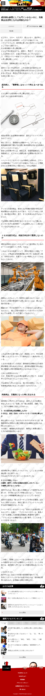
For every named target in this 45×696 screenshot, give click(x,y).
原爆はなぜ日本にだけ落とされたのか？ (21, 650)
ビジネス (11, 623)
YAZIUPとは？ (22, 676)
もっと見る (22, 612)
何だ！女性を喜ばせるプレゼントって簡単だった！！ (25, 598)
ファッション (26, 623)
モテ (19, 623)
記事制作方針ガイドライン (22, 686)
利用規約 (22, 679)
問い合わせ (22, 689)
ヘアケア (34, 623)
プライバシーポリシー (22, 682)
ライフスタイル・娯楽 (4, 623)
